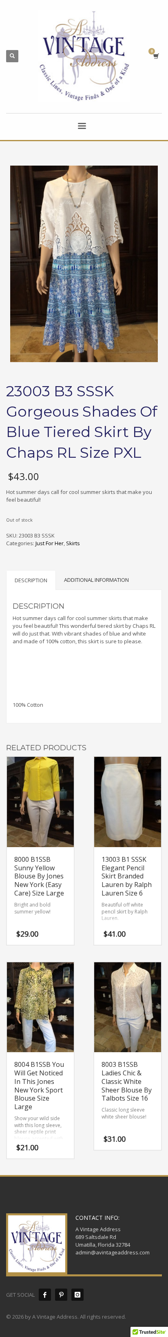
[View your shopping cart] (155, 55)
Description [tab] (31, 580)
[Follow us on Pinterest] (61, 1295)
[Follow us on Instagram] (77, 1295)
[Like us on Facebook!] (45, 1295)
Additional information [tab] (96, 579)
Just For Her (49, 543)
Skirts (73, 543)
